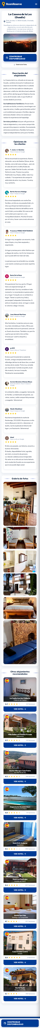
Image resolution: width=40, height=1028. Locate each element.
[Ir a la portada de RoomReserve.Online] (11, 4)
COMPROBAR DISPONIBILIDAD (15, 1023)
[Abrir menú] (36, 4)
